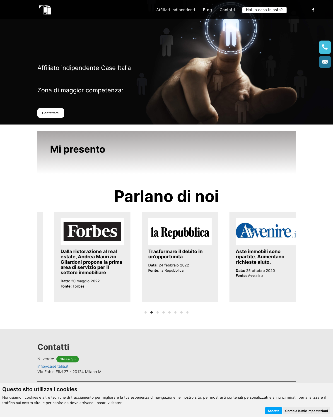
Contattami (50, 113)
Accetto (274, 411)
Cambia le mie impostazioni (306, 411)
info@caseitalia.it (52, 366)
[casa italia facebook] (313, 9)
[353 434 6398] (325, 47)
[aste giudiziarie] (45, 9)
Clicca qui (68, 359)
